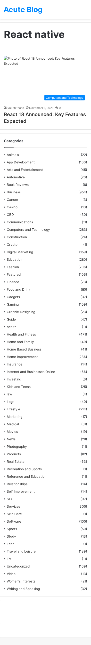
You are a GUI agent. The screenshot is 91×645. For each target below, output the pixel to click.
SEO (10, 499)
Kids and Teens (19, 387)
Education (14, 259)
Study (11, 536)
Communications (20, 222)
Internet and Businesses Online (31, 372)
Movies (12, 432)
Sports (12, 529)
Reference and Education (26, 476)
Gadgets (13, 297)
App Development (21, 162)
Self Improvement (21, 491)
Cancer (12, 200)
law (9, 394)
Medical (13, 424)
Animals (13, 155)
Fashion (13, 267)
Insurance (14, 364)
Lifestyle (13, 409)
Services (13, 506)
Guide (11, 319)
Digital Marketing (20, 252)
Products (14, 454)
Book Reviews (18, 185)
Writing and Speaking (23, 589)
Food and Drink (18, 289)
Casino (12, 207)
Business (14, 192)
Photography (17, 447)
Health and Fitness (21, 334)
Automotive (16, 177)
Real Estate (16, 461)
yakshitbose (16, 108)
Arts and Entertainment (25, 170)
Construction (17, 237)
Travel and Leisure (21, 551)
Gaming (13, 304)
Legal (11, 402)
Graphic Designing (21, 312)
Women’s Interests (21, 581)
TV (9, 559)
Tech (11, 544)
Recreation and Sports (24, 469)
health (12, 327)
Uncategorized (18, 566)
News (11, 439)
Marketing (14, 417)
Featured (14, 274)
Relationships (17, 484)
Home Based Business (24, 349)
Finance (13, 282)
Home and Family (20, 342)
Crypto (12, 244)
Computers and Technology (28, 229)
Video (11, 574)
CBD (10, 215)
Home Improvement (22, 357)
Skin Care (14, 514)
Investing (14, 379)
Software (14, 521)
